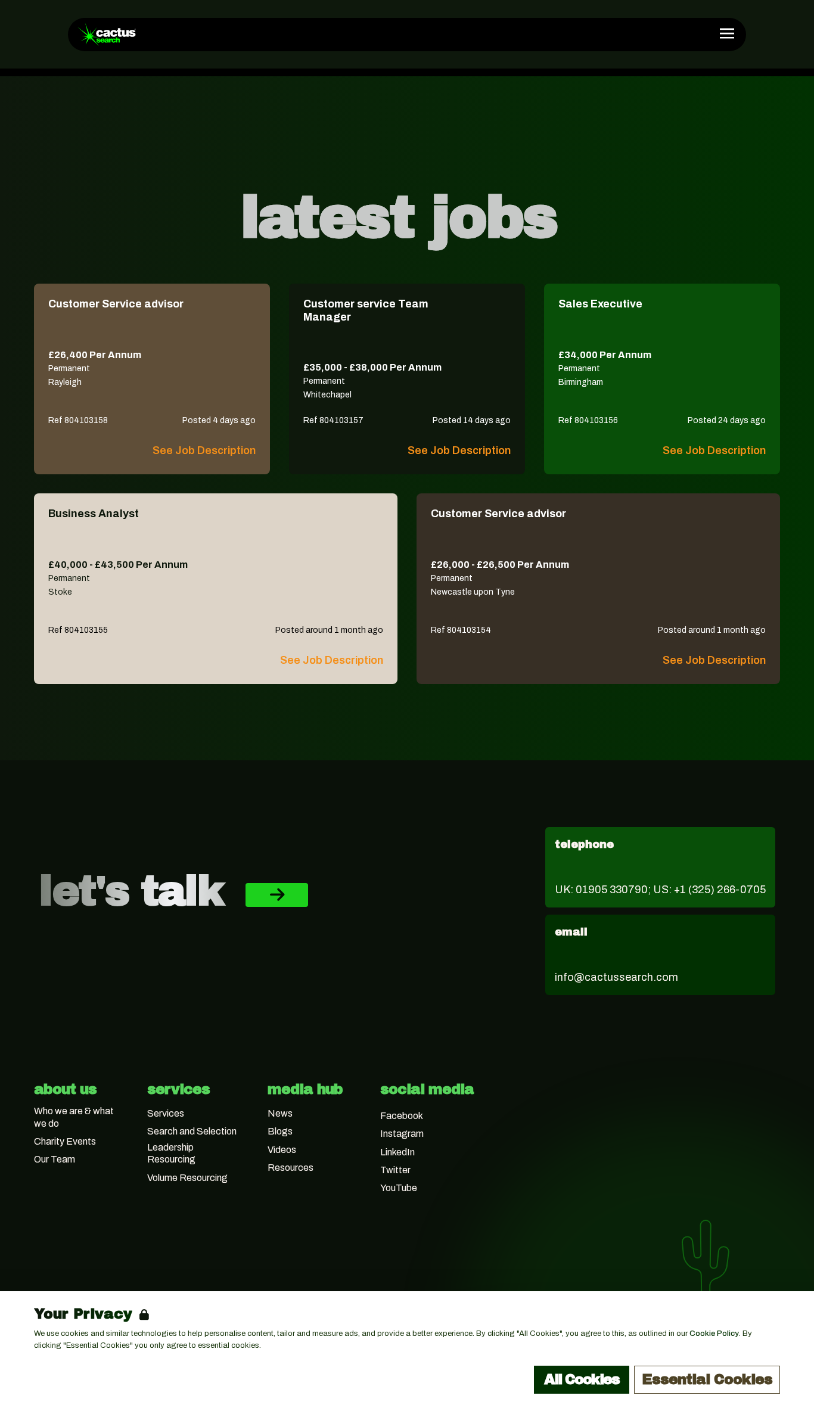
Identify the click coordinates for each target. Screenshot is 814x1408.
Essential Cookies (707, 1379)
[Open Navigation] (727, 33)
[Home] (106, 34)
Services (165, 1113)
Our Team (54, 1159)
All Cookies (581, 1379)
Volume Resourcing (187, 1178)
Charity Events (65, 1141)
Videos (282, 1150)
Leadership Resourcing (171, 1153)
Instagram (402, 1134)
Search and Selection (192, 1131)
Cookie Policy (714, 1333)
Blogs (280, 1131)
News (280, 1113)
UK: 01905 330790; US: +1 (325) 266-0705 (660, 890)
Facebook (401, 1116)
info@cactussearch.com (616, 977)
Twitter (395, 1170)
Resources (290, 1168)
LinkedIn (397, 1152)
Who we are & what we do (74, 1117)
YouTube (398, 1188)
